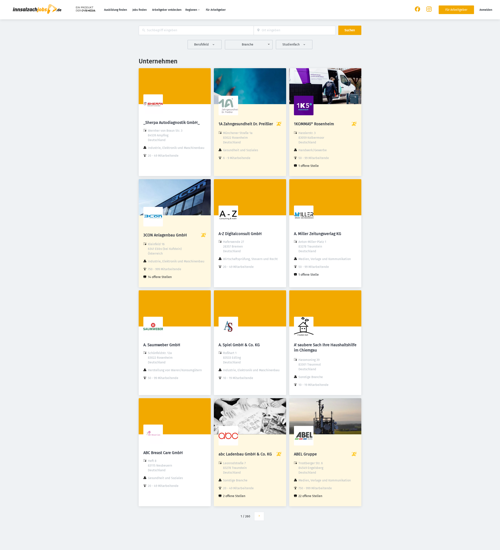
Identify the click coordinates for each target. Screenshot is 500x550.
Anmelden (485, 10)
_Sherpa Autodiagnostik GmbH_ (171, 122)
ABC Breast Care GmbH (163, 452)
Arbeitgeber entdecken (166, 10)
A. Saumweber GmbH (161, 345)
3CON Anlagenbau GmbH (165, 235)
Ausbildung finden (115, 10)
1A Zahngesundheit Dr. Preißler (246, 124)
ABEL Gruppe (305, 454)
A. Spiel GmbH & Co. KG (239, 345)
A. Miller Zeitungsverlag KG (317, 233)
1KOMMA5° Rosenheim (314, 124)
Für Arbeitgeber (216, 10)
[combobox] (196, 30)
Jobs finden (139, 10)
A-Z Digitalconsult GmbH (240, 233)
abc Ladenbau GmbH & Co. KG (245, 454)
